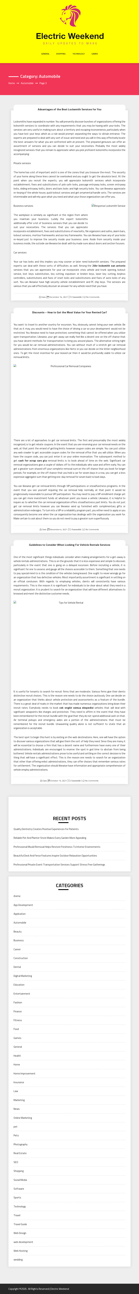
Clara (43, 297)
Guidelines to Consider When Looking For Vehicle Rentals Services (69, 545)
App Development (23, 905)
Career (17, 949)
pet (15, 1127)
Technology (78, 53)
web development (23, 1242)
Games (95, 53)
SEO (16, 1162)
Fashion (18, 1002)
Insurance (19, 1082)
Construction (21, 958)
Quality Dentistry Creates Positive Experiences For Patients (46, 829)
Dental (17, 967)
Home (17, 1064)
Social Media (20, 1180)
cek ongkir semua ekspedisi (76, 708)
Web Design (20, 1233)
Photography (20, 1144)
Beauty (18, 931)
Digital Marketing (23, 976)
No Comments (92, 297)
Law (16, 1091)
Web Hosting (20, 1251)
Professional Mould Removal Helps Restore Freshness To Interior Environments (57, 847)
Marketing (19, 1100)
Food (16, 1029)
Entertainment (22, 994)
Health (17, 1056)
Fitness (18, 1020)
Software (19, 1189)
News (17, 1109)
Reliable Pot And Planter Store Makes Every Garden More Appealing (50, 838)
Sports (17, 1197)
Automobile (77, 297)
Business (19, 940)
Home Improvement (24, 1073)
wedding (18, 1260)
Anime (17, 896)
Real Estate (20, 1153)
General (45, 53)
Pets (16, 1135)
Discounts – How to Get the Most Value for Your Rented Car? (69, 312)
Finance (18, 1011)
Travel (17, 1215)
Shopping (61, 53)
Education (19, 985)
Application (20, 914)
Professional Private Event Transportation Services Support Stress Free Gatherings (59, 865)
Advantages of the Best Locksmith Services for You (69, 109)
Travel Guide (20, 1224)
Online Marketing (23, 1118)
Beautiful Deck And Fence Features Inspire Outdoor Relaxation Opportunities (55, 856)
